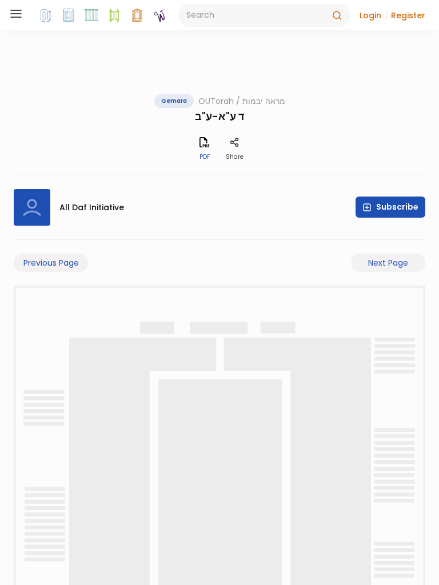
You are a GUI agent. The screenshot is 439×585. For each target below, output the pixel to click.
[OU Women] (160, 15)
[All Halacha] (91, 15)
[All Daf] (137, 15)
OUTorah (216, 101)
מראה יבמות (263, 101)
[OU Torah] (46, 15)
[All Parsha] (114, 15)
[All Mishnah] (68, 15)
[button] (370, 15)
